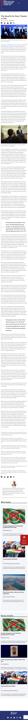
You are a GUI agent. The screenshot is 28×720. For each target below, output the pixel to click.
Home (2, 12)
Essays (5, 12)
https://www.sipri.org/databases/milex (15, 439)
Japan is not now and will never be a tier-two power (11, 44)
